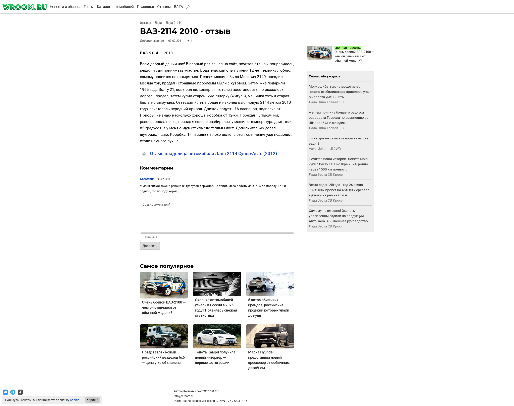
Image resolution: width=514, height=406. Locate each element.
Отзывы (164, 6)
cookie (74, 400)
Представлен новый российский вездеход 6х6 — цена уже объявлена (163, 357)
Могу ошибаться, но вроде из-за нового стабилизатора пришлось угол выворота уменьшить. (339, 91)
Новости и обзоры (65, 6)
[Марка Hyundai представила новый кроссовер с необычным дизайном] (270, 336)
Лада (158, 23)
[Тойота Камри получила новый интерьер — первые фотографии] (217, 336)
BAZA (178, 6)
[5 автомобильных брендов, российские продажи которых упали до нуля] (270, 284)
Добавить (150, 246)
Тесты (89, 6)
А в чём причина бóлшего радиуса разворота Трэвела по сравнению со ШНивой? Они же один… (338, 117)
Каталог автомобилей (115, 6)
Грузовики (145, 6)
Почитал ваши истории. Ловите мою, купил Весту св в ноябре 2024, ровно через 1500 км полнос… (338, 164)
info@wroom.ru (184, 396)
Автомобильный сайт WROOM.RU (196, 391)
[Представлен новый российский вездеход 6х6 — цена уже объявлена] (164, 336)
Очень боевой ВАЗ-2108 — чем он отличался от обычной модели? (164, 307)
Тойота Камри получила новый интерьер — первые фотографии (215, 357)
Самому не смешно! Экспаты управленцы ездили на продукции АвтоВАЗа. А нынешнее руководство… (339, 216)
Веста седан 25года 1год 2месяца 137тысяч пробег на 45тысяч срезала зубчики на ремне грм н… (339, 190)
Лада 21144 (174, 23)
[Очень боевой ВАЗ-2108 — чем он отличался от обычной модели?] (164, 285)
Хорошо (92, 400)
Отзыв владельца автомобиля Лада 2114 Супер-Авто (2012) (213, 153)
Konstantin (147, 179)
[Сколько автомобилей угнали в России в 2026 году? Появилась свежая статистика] (217, 284)
